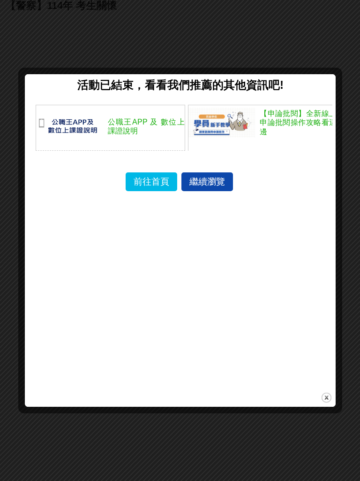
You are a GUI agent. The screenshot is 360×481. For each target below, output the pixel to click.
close (326, 397)
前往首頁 (151, 181)
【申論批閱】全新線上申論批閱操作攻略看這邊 (298, 122)
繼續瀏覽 (207, 181)
